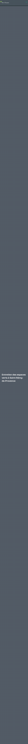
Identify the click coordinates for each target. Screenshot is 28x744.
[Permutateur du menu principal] (26, 2)
